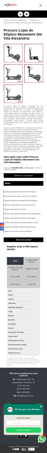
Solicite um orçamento (23, 175)
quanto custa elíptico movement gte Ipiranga (20, 227)
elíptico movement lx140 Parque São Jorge (20, 218)
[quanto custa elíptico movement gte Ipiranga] (33, 73)
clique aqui (29, 168)
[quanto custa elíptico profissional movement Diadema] (13, 53)
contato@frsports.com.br (24, 396)
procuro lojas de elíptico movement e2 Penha (21, 196)
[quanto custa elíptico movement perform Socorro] (33, 53)
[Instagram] (21, 436)
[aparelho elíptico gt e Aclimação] (13, 73)
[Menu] (40, 5)
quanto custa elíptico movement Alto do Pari (20, 205)
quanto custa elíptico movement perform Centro (21, 222)
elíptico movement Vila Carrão (15, 209)
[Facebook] (26, 436)
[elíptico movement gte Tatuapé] (13, 93)
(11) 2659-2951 (24, 392)
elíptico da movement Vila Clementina (18, 231)
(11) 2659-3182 (17, 168)
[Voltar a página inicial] (10, 5)
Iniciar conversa (23, 430)
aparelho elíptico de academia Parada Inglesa (21, 200)
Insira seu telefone (23, 418)
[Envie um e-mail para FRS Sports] (26, 14)
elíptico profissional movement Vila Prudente (20, 192)
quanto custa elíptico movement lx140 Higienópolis (23, 214)
